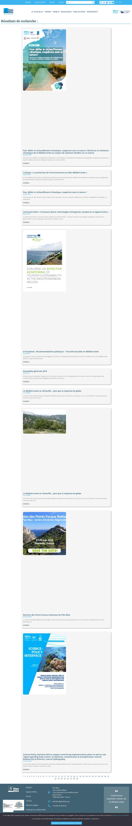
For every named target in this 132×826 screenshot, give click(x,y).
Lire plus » (26, 163)
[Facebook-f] (101, 2)
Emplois (28, 2)
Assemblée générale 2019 (35, 371)
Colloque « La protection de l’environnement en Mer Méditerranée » (55, 172)
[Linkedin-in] (109, 2)
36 (68, 779)
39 (77, 779)
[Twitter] (106, 2)
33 (58, 779)
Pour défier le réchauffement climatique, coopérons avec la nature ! (55, 192)
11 (46, 776)
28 (99, 776)
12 (49, 776)
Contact (61, 2)
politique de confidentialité (120, 815)
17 (65, 776)
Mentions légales (32, 805)
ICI (99, 819)
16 (62, 776)
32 (55, 779)
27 (96, 776)
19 (71, 776)
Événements (92, 12)
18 (68, 776)
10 (43, 776)
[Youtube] (112, 2)
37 (71, 779)
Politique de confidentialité (36, 810)
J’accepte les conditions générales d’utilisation (66, 823)
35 (65, 779)
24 (86, 776)
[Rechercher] (93, 2)
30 (105, 776)
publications (79, 12)
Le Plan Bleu (37, 12)
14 (56, 776)
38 (74, 779)
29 (102, 776)
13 (52, 776)
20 (74, 776)
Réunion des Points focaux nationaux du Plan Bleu (46, 615)
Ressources (66, 12)
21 (77, 776)
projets (56, 12)
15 (59, 776)
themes (48, 12)
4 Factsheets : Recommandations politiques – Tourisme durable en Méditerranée (61, 351)
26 (93, 776)
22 (80, 776)
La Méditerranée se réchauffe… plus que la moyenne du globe (52, 391)
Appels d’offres (40, 2)
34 (62, 779)
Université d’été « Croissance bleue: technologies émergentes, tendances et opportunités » (66, 212)
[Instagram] (104, 2)
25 (90, 776)
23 (83, 776)
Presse (52, 2)
